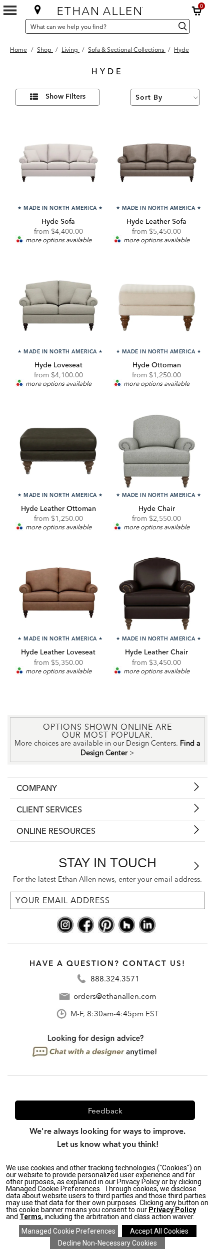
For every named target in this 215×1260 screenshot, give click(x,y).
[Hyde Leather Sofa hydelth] (157, 163)
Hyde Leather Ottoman (58, 508)
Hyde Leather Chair (156, 651)
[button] (197, 10)
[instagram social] (65, 923)
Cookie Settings (68, 1231)
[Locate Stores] (38, 9)
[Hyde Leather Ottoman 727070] (58, 450)
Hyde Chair (156, 508)
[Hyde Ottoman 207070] (157, 307)
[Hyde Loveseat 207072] (58, 307)
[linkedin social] (147, 923)
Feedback (105, 1110)
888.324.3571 (115, 978)
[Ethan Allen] (106, 8)
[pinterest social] (106, 923)
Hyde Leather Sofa (156, 221)
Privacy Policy (172, 1210)
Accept (159, 1231)
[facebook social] (86, 923)
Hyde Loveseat (58, 364)
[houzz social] (126, 923)
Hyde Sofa (58, 221)
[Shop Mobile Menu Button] (10, 10)
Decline (107, 1243)
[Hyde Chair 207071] (157, 450)
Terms (31, 1217)
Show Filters (66, 96)
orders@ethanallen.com (115, 996)
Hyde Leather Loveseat (58, 651)
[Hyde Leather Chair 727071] (157, 594)
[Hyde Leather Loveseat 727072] (58, 594)
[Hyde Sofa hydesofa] (58, 163)
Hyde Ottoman (156, 364)
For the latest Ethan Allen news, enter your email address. (107, 879)
